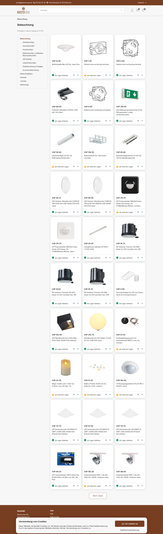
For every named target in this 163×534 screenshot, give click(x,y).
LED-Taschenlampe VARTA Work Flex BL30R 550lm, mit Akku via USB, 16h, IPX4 (65, 477)
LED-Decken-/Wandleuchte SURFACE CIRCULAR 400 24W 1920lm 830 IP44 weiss (65, 203)
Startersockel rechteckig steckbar (96, 64)
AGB (51, 514)
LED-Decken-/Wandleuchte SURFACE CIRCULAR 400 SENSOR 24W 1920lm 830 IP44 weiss (97, 203)
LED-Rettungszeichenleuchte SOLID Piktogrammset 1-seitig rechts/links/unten (129, 112)
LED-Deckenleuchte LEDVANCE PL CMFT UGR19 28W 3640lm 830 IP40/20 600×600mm (64, 431)
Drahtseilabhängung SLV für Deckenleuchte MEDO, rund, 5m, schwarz (128, 340)
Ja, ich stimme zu (130, 524)
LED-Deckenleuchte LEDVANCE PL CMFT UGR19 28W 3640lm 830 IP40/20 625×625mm (96, 431)
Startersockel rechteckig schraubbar (97, 110)
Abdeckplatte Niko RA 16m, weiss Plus (66, 64)
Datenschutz (54, 517)
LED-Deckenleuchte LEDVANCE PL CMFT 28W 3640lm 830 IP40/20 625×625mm (128, 431)
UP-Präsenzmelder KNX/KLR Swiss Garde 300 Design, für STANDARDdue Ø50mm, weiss (64, 249)
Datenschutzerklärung (129, 530)
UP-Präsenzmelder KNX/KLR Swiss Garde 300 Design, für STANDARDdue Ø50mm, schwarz (128, 203)
